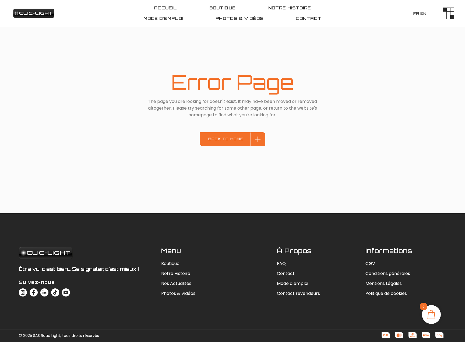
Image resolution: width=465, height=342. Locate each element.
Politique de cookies (386, 293)
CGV (370, 263)
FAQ (281, 263)
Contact (286, 273)
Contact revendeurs (298, 293)
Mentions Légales (383, 283)
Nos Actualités (176, 283)
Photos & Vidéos (178, 293)
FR (416, 13)
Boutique (170, 263)
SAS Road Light (46, 335)
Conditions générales (387, 273)
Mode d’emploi (292, 283)
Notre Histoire (175, 273)
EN (423, 13)
